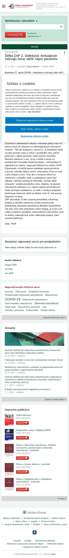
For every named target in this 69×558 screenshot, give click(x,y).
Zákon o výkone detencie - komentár (33, 464)
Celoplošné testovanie (38, 291)
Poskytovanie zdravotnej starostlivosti (24, 295)
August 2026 (11, 265)
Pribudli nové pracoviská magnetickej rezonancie (27, 389)
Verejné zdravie (48, 310)
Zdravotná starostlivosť (46, 303)
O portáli (17, 541)
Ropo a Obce (21, 521)
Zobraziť (21, 423)
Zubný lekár (10, 307)
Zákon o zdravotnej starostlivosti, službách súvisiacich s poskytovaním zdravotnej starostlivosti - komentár (36, 448)
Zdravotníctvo (51, 295)
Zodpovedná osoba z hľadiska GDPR (33, 430)
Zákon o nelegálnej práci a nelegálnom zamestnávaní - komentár (34, 480)
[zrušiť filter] (61, 26)
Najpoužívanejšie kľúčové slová (22, 287)
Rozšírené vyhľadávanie (33, 35)
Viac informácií (34, 112)
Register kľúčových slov (54, 317)
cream (53, 554)
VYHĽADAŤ (14, 35)
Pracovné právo (48, 521)
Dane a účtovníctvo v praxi (55, 524)
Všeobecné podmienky (45, 541)
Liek (44, 307)
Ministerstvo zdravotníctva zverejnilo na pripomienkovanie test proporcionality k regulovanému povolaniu (34, 368)
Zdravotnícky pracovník (29, 307)
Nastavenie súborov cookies (35, 547)
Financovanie (32, 310)
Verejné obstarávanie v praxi (16, 524)
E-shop (61, 498)
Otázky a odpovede (11, 518)
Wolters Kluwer (58, 518)
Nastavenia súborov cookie (34, 136)
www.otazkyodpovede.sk (45, 247)
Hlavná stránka (11, 52)
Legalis (34, 521)
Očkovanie (20, 291)
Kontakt (28, 541)
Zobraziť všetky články (55, 399)
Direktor (36, 524)
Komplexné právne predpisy (36, 518)
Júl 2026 (9, 269)
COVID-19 (12, 299)
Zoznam (9, 291)
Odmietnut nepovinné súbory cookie (34, 120)
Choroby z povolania (14, 310)
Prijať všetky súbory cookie (34, 129)
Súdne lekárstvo (23, 415)
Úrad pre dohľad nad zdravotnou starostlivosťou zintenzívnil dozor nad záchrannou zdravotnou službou (32, 351)
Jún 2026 (9, 273)
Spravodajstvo (33, 66)
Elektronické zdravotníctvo (35, 299)
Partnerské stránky (55, 544)
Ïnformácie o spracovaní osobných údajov (25, 544)
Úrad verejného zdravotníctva (18, 303)
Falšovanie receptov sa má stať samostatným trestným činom (34, 360)
